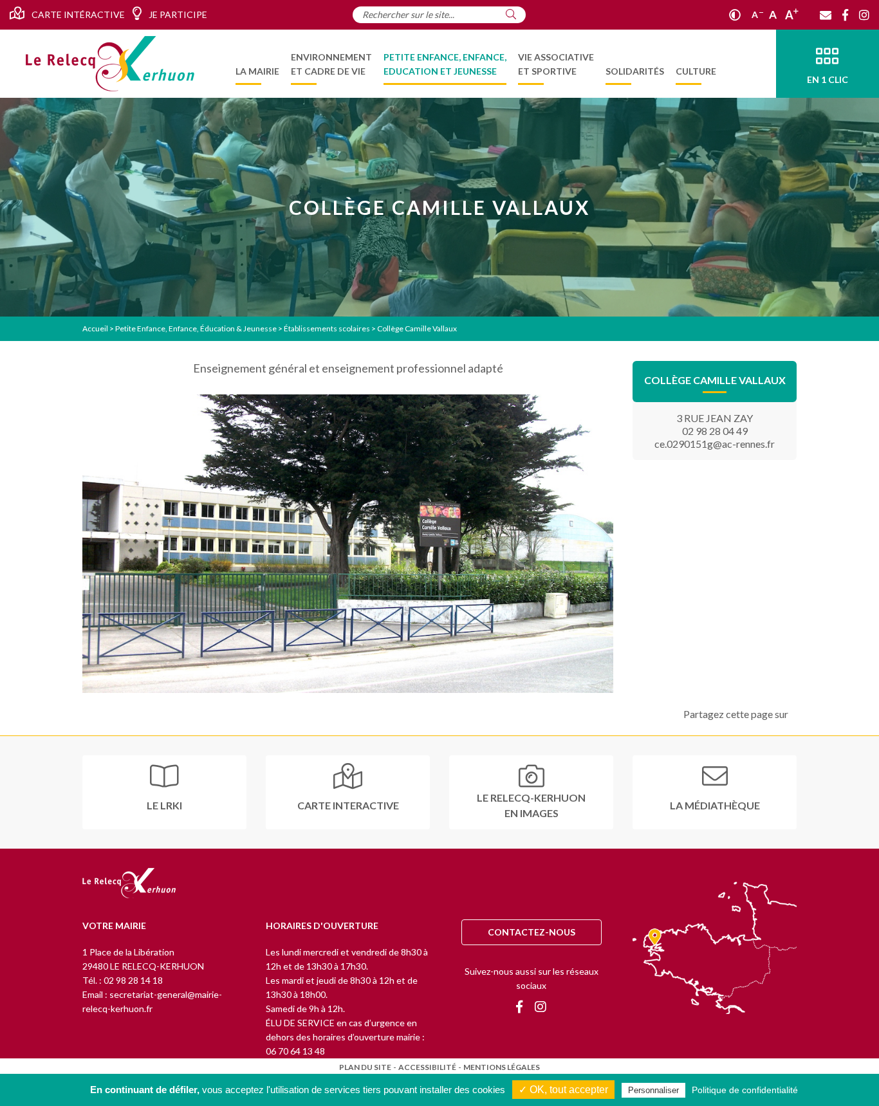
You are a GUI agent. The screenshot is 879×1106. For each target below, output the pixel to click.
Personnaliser (653, 1090)
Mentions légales (501, 1067)
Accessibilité (427, 1067)
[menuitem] (257, 64)
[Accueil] (110, 63)
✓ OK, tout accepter (563, 1089)
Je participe (177, 14)
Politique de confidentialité (745, 1090)
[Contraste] (735, 14)
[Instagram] (864, 14)
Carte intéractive (77, 14)
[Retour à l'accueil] (129, 884)
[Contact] (825, 14)
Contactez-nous (531, 931)
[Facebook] (845, 14)
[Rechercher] (511, 14)
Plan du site (365, 1067)
